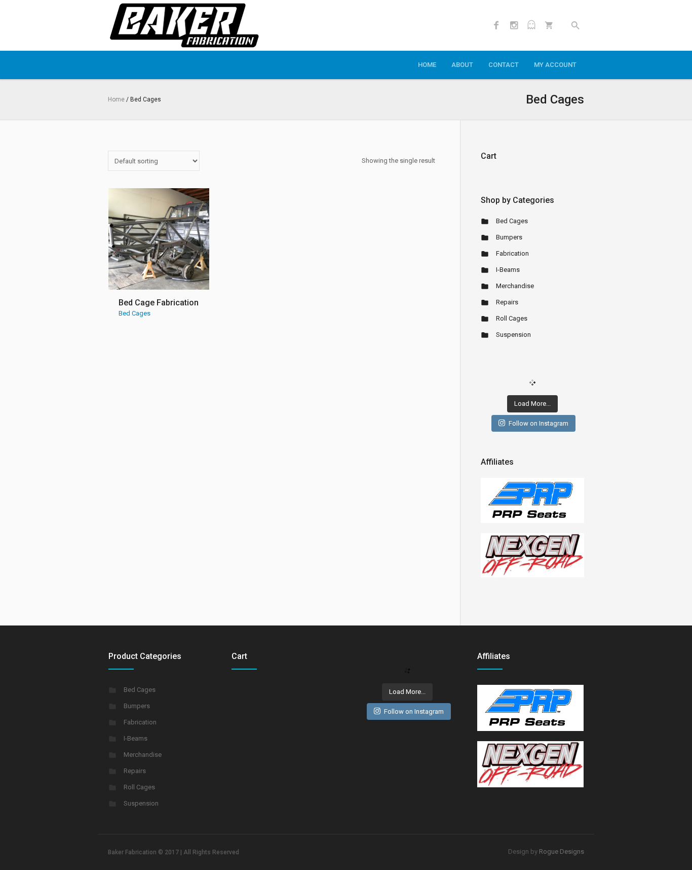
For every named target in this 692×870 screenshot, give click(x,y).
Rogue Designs (561, 851)
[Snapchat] (531, 25)
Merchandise (515, 286)
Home (116, 99)
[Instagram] (514, 25)
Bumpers (509, 237)
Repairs (507, 302)
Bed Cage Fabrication (159, 302)
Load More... (532, 403)
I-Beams (508, 269)
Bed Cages (134, 313)
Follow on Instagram (538, 423)
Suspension (513, 334)
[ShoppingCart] (549, 25)
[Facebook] (496, 25)
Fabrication (512, 253)
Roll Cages (511, 318)
